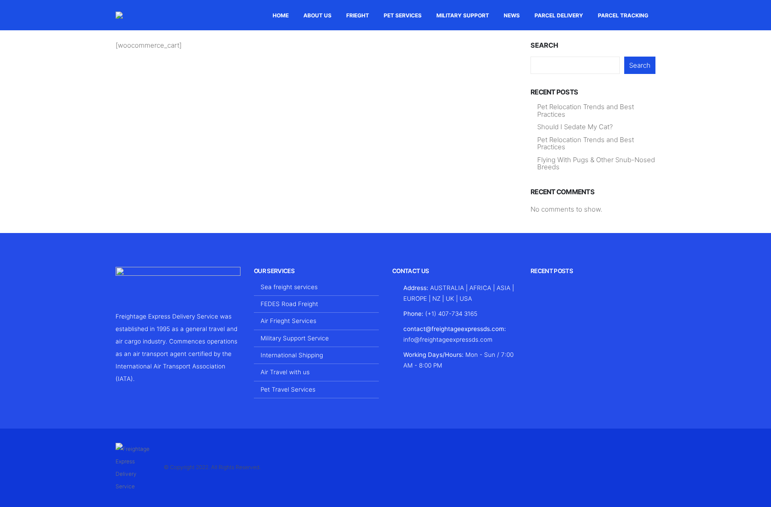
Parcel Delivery (559, 15)
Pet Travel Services (288, 389)
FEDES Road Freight (289, 303)
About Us (317, 15)
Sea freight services (289, 286)
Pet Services (403, 15)
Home (281, 15)
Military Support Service (295, 338)
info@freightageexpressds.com (448, 339)
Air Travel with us (285, 372)
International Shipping (292, 355)
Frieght (357, 15)
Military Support (462, 15)
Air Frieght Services (288, 320)
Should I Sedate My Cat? (575, 127)
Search (544, 45)
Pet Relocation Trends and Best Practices (585, 110)
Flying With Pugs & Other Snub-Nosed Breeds (596, 163)
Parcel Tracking (623, 15)
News (512, 15)
